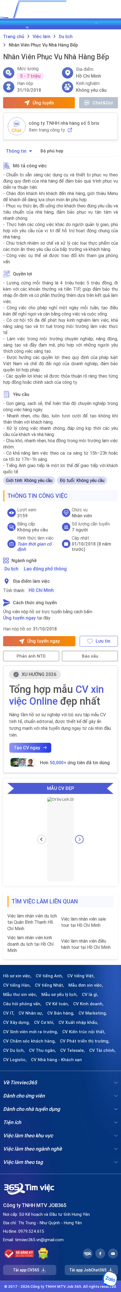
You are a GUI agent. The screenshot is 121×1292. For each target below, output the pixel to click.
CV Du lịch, (14, 1050)
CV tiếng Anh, (49, 975)
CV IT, (8, 1013)
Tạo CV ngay (27, 747)
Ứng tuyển (43, 103)
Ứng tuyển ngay (19, 618)
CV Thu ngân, (42, 1050)
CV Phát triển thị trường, (84, 1041)
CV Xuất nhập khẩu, (78, 1022)
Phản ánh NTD (31, 656)
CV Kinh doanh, (88, 1003)
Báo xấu (90, 656)
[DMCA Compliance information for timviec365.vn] (43, 1253)
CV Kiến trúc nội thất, (83, 1031)
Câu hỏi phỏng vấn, (22, 1003)
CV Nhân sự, (31, 1013)
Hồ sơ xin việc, (17, 975)
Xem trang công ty (47, 130)
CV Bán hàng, (60, 1013)
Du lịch (11, 568)
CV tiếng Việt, (81, 975)
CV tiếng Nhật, (49, 985)
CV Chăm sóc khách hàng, (29, 1041)
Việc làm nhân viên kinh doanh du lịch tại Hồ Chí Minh (30, 944)
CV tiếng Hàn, (17, 985)
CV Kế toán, (57, 1003)
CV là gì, (90, 994)
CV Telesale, (72, 1050)
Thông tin (16, 151)
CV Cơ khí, (44, 1022)
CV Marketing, (93, 1013)
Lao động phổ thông (45, 568)
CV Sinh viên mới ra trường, (30, 1031)
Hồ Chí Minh (41, 590)
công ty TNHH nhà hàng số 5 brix (64, 123)
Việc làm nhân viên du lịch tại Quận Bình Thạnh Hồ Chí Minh (32, 922)
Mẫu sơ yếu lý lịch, (59, 994)
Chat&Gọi (103, 103)
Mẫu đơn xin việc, (85, 985)
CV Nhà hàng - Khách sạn (56, 1059)
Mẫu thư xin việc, (20, 994)
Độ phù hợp (51, 151)
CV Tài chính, (102, 1050)
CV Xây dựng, (16, 1022)
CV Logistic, (15, 1059)
